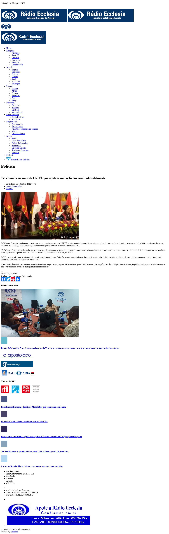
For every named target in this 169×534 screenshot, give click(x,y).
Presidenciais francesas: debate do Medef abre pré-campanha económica (33, 407)
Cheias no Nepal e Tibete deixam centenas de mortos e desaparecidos (31, 466)
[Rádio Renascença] (17, 367)
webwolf (14, 532)
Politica (9, 189)
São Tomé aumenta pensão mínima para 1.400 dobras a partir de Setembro (34, 451)
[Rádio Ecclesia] (34, 21)
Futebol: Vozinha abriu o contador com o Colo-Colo (24, 422)
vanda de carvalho (14, 186)
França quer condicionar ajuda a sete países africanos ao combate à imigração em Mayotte (41, 436)
